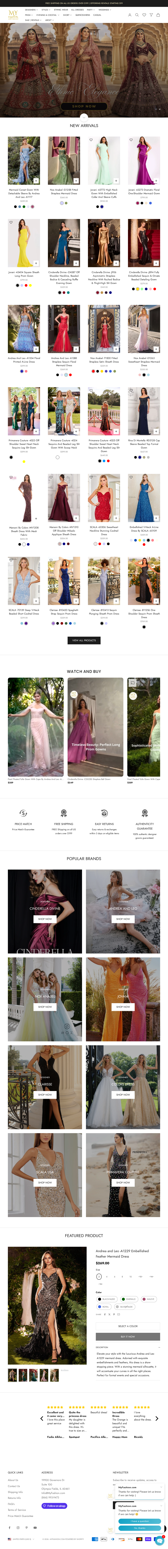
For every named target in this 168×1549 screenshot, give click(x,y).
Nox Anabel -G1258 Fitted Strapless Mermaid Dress (64, 191)
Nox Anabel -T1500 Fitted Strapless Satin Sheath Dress (104, 360)
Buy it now (128, 1337)
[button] (159, 1540)
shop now (45, 1095)
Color (99, 1292)
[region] (84, 70)
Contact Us (14, 1486)
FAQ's (11, 1504)
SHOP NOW (123, 1007)
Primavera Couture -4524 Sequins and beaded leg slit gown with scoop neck (64, 444)
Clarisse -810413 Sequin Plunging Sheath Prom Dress (104, 612)
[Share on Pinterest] (114, 1314)
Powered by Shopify (74, 1539)
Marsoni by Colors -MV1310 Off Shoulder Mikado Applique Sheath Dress (64, 530)
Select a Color (127, 1326)
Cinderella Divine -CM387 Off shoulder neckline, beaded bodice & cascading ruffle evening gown (64, 277)
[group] (84, 70)
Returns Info (14, 1498)
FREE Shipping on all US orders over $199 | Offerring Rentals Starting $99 (84, 3)
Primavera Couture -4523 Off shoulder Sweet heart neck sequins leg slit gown (24, 444)
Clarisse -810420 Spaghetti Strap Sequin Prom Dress (64, 612)
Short (66, 15)
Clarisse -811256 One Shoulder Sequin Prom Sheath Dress (144, 613)
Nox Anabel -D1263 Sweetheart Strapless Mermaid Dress (144, 361)
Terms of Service (17, 1510)
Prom (28, 15)
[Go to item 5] (54, 1375)
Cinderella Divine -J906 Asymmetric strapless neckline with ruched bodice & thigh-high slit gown (104, 277)
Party (90, 9)
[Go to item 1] (12, 1375)
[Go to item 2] (23, 1375)
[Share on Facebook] (105, 1314)
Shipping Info (15, 1492)
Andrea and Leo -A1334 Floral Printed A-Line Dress (24, 360)
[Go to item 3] (33, 1375)
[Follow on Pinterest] (26, 1527)
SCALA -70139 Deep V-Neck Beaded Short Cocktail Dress (24, 612)
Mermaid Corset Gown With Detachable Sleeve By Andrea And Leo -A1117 (24, 193)
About (48, 20)
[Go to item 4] (44, 1375)
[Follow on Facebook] (9, 1527)
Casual (97, 15)
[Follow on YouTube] (35, 1527)
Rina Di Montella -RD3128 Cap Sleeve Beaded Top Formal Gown (144, 444)
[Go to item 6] (65, 1370)
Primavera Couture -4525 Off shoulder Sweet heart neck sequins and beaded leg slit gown (104, 446)
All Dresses (77, 9)
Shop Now (45, 919)
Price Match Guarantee (20, 1516)
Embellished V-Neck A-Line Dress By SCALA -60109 (144, 529)
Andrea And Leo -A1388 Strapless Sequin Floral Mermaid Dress (64, 361)
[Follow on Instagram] (18, 1527)
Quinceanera (82, 15)
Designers (30, 9)
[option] (36, 731)
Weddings (104, 9)
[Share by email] (118, 1314)
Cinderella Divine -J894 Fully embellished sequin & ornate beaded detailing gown (144, 275)
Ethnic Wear (61, 9)
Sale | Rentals (32, 20)
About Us (13, 1480)
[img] (56, 1407)
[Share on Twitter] (109, 1314)
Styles (45, 9)
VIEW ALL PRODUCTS (84, 640)
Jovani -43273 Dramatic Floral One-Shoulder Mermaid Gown (144, 191)
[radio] (99, 1277)
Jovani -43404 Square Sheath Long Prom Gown (24, 274)
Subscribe (123, 1505)
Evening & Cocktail (47, 15)
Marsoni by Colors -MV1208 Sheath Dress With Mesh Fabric (24, 531)
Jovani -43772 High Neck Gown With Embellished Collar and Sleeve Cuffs (104, 193)
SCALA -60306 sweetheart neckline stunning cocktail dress (104, 530)
